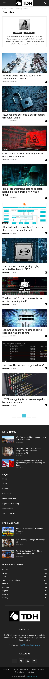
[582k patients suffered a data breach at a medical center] (24, 99)
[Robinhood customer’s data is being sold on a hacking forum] (24, 318)
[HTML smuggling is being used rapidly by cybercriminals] (24, 384)
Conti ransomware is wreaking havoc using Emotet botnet (22, 155)
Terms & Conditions (37, 670)
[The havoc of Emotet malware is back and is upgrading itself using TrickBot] (24, 286)
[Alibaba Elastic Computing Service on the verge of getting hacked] (24, 213)
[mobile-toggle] (4, 3)
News (4, 262)
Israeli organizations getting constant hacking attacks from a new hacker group (22, 191)
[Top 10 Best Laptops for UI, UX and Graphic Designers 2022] (8, 554)
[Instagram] (21, 660)
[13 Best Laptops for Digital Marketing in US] (8, 543)
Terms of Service (8, 513)
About (4, 484)
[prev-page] (14, 415)
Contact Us (30, 672)
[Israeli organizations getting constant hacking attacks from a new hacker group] (24, 175)
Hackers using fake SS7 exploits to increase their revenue (21, 77)
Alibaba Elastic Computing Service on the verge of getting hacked (23, 228)
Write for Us (24, 670)
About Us (6, 670)
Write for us (6, 494)
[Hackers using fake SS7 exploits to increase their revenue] (24, 63)
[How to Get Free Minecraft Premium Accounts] (8, 531)
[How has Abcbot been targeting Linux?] (24, 351)
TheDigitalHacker (31, 676)
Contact (5, 489)
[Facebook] (14, 661)
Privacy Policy (7, 508)
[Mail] (34, 661)
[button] (45, 3)
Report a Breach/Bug (10, 503)
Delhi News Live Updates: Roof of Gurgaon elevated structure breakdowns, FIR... (28, 451)
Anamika (5, 82)
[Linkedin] (27, 661)
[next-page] (34, 415)
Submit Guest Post (9, 498)
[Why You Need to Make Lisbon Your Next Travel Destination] (8, 439)
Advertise (15, 670)
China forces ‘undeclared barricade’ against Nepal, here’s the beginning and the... (30, 462)
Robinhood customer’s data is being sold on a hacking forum (22, 331)
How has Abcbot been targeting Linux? (23, 365)
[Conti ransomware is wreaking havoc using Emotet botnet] (24, 138)
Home (4, 9)
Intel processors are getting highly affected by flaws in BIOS (21, 268)
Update (5, 71)
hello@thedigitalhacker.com (29, 645)
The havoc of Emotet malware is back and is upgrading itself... (23, 300)
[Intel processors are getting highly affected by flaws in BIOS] (24, 250)
